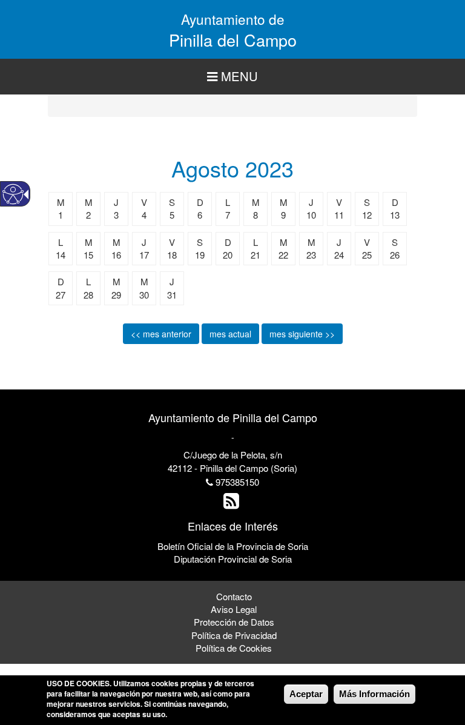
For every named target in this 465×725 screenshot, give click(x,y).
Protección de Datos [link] (234, 621)
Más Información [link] (374, 694)
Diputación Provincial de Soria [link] (233, 558)
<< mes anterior (161, 334)
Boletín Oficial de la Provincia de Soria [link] (232, 546)
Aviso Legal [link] (234, 609)
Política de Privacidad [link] (234, 635)
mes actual (230, 334)
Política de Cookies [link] (234, 647)
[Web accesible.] (13, 194)
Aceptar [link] (306, 694)
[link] (232, 503)
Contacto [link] (234, 596)
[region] (232, 76)
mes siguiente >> (302, 334)
